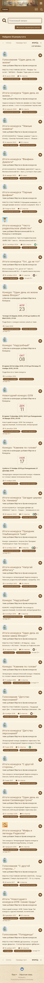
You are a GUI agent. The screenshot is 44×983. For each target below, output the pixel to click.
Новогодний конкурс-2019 (17, 395)
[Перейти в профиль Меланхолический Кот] (5, 219)
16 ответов (26, 814)
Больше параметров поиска (29, 27)
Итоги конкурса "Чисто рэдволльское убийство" (17, 227)
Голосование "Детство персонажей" (15, 698)
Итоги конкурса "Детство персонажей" (17, 732)
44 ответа (25, 583)
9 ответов (24, 680)
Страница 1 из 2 (21, 43)
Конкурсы (6, 301)
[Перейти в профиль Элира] (5, 824)
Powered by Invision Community (22, 979)
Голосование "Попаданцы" (18, 934)
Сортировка (36, 46)
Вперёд (35, 43)
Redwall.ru (22, 977)
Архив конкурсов (30, 65)
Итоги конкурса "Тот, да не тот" (21, 261)
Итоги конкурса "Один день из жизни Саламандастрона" (20, 799)
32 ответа (25, 109)
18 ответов (23, 76)
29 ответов (25, 649)
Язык (14, 975)
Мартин (18, 65)
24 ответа (21, 780)
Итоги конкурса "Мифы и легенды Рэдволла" (17, 832)
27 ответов (23, 209)
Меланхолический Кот (24, 231)
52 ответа (24, 142)
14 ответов (21, 747)
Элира (17, 836)
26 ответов (25, 847)
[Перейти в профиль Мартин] (5, 53)
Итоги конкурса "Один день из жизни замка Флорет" (20, 634)
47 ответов (25, 514)
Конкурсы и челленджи (11, 234)
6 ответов (25, 548)
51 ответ (23, 175)
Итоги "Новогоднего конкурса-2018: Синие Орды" (19, 900)
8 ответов (23, 713)
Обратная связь (25, 975)
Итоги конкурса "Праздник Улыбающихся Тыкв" (18, 532)
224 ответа (26, 244)
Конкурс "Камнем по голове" (19, 447)
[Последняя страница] (41, 43)
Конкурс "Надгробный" (16, 345)
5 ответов (24, 614)
